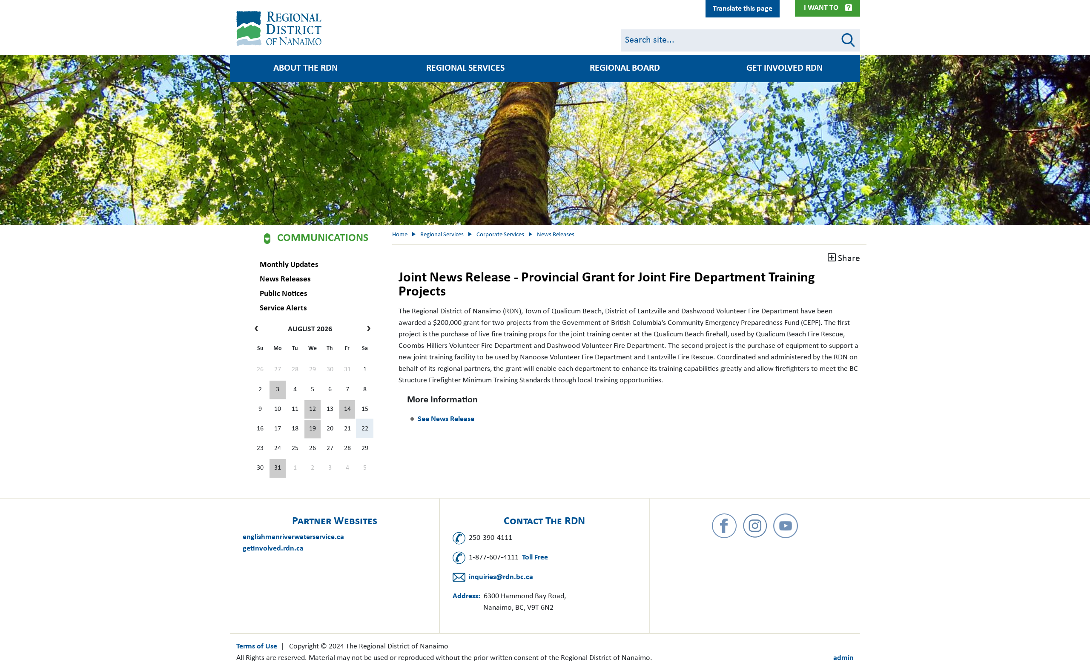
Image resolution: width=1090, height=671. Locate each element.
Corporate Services (500, 235)
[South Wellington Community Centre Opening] (312, 429)
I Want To (821, 8)
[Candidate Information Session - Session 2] (312, 409)
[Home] (280, 28)
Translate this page (742, 9)
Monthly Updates (289, 265)
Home (399, 235)
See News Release (446, 419)
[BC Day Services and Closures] (278, 390)
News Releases (285, 279)
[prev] (258, 329)
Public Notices (283, 294)
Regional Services (465, 68)
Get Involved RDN (784, 68)
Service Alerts (283, 308)
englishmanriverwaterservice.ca (293, 537)
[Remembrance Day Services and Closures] (347, 409)
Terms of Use (256, 646)
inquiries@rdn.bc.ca (501, 577)
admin (843, 658)
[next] (366, 329)
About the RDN (305, 68)
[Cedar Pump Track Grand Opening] (278, 468)
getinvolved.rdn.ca (273, 549)
